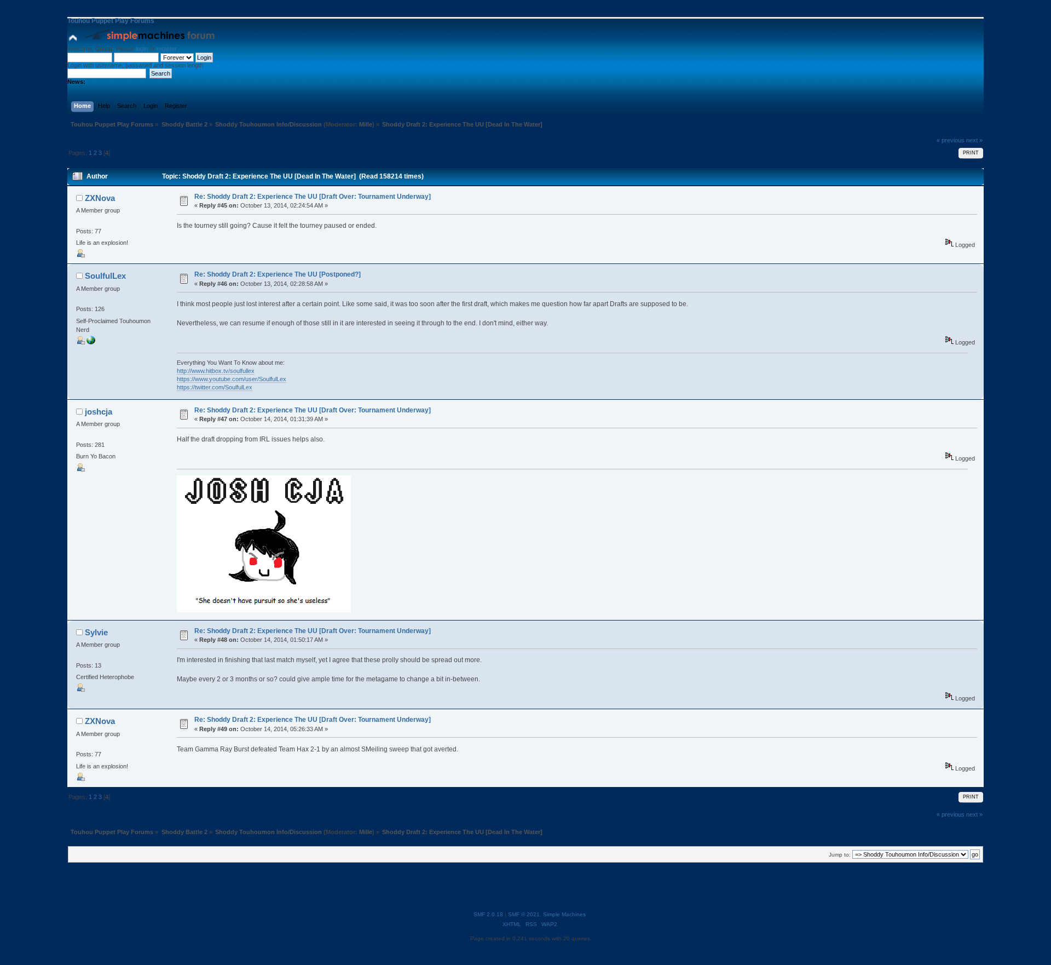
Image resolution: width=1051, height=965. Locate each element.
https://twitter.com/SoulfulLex (214, 387)
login (142, 48)
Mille (365, 124)
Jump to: (840, 855)
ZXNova (100, 198)
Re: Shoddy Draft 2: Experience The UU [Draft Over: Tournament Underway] (312, 196)
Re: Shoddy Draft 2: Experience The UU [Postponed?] (277, 274)
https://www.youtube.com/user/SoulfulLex (231, 379)
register (166, 48)
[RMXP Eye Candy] (90, 342)
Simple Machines (564, 914)
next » (974, 140)
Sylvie (96, 632)
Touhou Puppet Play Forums (110, 21)
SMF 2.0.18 (488, 914)
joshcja (98, 411)
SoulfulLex (105, 275)
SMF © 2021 (524, 914)
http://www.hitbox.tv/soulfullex (216, 370)
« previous (951, 140)
